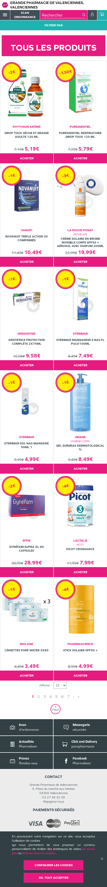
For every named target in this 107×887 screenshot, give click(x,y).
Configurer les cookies (54, 865)
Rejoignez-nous (53, 801)
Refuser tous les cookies (38, 853)
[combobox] (62, 15)
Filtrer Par (54, 25)
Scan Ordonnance (25, 15)
